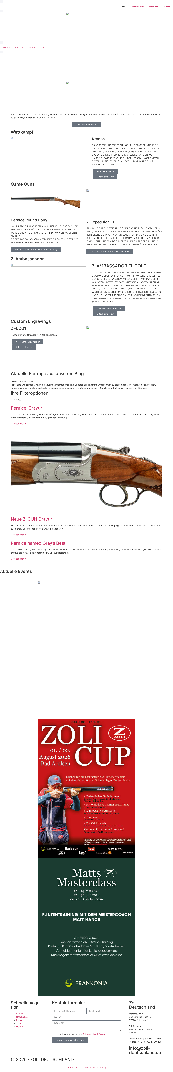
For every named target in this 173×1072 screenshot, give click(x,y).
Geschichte (138, 6)
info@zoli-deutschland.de (145, 1050)
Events (31, 47)
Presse (167, 6)
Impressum (72, 1067)
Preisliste (153, 6)
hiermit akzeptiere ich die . (80, 1034)
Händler (19, 47)
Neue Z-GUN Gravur (31, 519)
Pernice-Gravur (26, 408)
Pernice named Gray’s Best (38, 543)
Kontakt (45, 47)
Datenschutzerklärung (93, 1034)
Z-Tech (6, 47)
